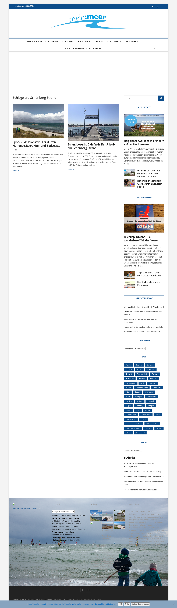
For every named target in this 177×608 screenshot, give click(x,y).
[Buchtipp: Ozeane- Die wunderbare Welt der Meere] (144, 218)
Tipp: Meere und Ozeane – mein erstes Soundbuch (150, 274)
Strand (147, 410)
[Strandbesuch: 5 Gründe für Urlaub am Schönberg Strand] (93, 122)
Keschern (152, 383)
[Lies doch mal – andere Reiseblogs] (129, 284)
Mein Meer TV (132, 42)
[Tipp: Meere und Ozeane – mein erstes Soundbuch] (129, 275)
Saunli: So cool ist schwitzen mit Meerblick (142, 331)
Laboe (137, 392)
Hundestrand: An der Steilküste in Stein (140, 489)
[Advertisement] (88, 71)
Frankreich (130, 378)
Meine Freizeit (52, 42)
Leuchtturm (149, 392)
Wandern (148, 428)
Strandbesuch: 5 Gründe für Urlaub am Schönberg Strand (91, 146)
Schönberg (139, 406)
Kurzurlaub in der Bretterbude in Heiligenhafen (144, 327)
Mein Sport (67, 42)
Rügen (128, 406)
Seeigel (128, 410)
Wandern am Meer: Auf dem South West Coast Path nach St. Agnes (148, 173)
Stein (138, 410)
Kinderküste (84, 42)
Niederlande (151, 396)
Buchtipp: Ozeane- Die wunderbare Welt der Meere (141, 238)
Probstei (150, 401)
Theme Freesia (67, 599)
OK (120, 604)
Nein (127, 604)
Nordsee (129, 401)
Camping (150, 365)
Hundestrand (131, 383)
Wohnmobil (140, 433)
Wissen (117, 42)
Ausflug (128, 365)
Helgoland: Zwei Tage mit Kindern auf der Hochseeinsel (144, 142)
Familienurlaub (142, 374)
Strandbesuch (131, 415)
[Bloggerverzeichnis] (14, 504)
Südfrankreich (131, 419)
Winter (159, 428)
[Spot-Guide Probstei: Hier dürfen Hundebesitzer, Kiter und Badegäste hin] (38, 121)
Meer (128, 396)
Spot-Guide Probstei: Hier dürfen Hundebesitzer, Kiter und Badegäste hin (36, 145)
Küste (128, 392)
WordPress (76, 599)
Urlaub (143, 419)
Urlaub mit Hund (152, 424)
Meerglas (138, 396)
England (129, 374)
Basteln (139, 365)
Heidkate (142, 378)
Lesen (19, 170)
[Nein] (173, 604)
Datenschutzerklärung (140, 604)
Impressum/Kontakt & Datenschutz (83, 48)
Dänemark (151, 369)
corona (139, 369)
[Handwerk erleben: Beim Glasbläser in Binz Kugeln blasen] (129, 183)
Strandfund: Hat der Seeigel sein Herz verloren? (144, 476)
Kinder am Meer (142, 387)
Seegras (151, 406)
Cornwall (129, 369)
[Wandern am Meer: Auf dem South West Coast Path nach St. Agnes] (129, 172)
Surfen (157, 415)
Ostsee (140, 401)
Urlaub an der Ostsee (133, 424)
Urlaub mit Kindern (133, 428)
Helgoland (153, 378)
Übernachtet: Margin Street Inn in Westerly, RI (144, 307)
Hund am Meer (103, 42)
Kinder (128, 387)
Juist (142, 383)
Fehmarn (155, 374)
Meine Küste (33, 42)
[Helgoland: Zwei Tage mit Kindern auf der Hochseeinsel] (144, 125)
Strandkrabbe (146, 415)
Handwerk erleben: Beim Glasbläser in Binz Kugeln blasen (149, 183)
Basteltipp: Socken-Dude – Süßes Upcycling (142, 471)
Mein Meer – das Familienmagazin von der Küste (32, 599)
